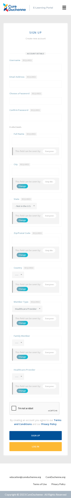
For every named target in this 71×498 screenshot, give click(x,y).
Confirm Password (24, 110)
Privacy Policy (49, 424)
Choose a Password (25, 93)
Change (22, 186)
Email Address (22, 76)
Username (20, 60)
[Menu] (64, 7)
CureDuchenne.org (55, 477)
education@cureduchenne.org (25, 477)
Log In (35, 446)
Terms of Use (40, 484)
